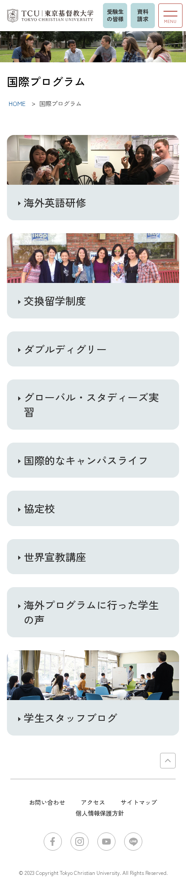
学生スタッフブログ (70, 717)
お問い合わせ (47, 802)
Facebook (53, 841)
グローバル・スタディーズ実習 (91, 404)
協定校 (39, 508)
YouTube (106, 841)
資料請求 (142, 15)
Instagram (80, 841)
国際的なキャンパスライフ (86, 460)
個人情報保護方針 (100, 813)
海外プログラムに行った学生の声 (91, 612)
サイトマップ (139, 802)
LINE (133, 841)
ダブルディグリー (65, 349)
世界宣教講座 (55, 556)
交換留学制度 (55, 300)
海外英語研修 (55, 202)
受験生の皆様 (115, 15)
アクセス (93, 802)
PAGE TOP (168, 760)
